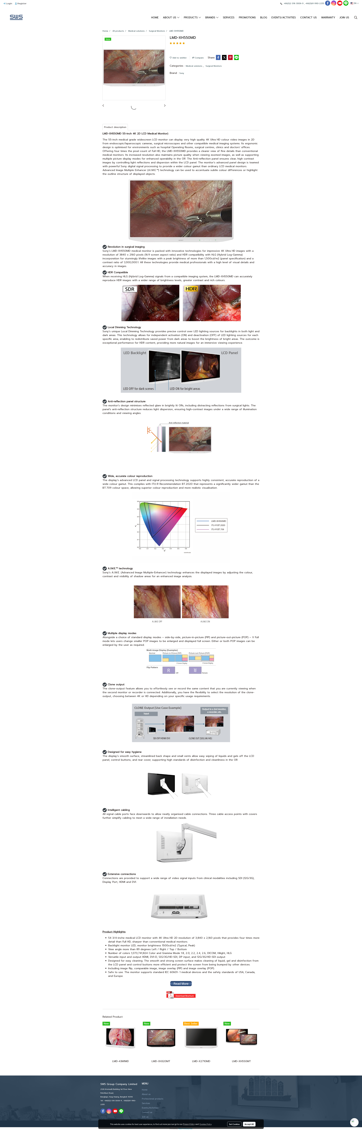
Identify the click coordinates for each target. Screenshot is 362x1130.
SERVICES (228, 17)
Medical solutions (194, 66)
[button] (356, 17)
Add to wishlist (179, 57)
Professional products (152, 1098)
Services (146, 1103)
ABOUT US (170, 17)
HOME (155, 17)
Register (21, 3)
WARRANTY (328, 17)
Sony (181, 73)
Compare (199, 57)
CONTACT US (308, 17)
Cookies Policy (206, 1124)
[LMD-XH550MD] (134, 68)
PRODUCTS (191, 17)
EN (355, 3)
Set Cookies (234, 1124)
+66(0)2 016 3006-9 (293, 3)
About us (146, 1094)
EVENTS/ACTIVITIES (284, 17)
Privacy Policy (189, 1124)
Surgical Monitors (214, 66)
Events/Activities (150, 1108)
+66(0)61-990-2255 (314, 3)
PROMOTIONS (247, 17)
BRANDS (210, 17)
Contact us (147, 1112)
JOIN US (344, 17)
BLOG (263, 17)
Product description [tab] (115, 127)
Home (144, 1089)
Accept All (249, 1124)
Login (9, 3)
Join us (145, 1117)
